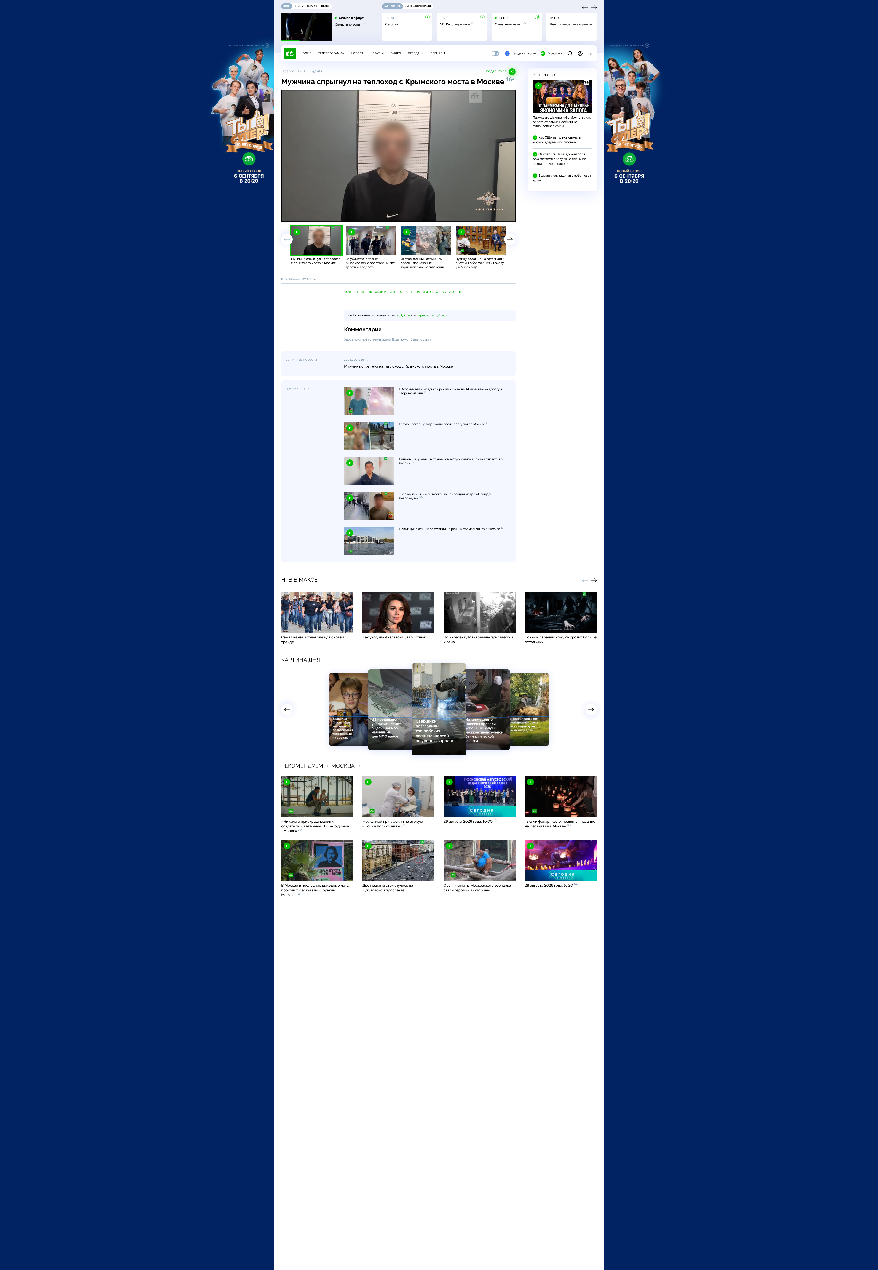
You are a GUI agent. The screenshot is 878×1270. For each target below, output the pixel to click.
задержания (354, 292)
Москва (406, 292)
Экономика (554, 53)
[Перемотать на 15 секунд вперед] (327, 216)
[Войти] (580, 53)
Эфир (307, 53)
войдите (403, 315)
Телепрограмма (331, 53)
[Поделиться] (491, 216)
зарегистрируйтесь (432, 315)
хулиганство (454, 292)
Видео (396, 53)
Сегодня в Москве (524, 53)
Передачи (416, 53)
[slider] (398, 209)
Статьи (378, 53)
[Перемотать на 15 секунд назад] (320, 216)
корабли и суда (382, 292)
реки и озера (427, 292)
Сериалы (438, 53)
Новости (358, 53)
